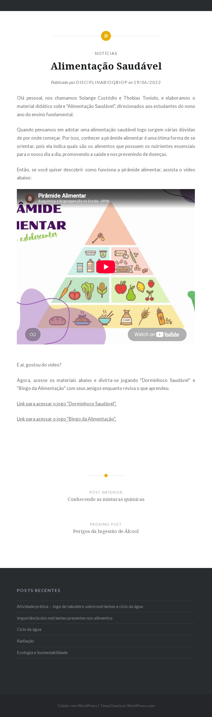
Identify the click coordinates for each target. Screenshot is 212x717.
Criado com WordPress (77, 705)
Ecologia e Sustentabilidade (42, 652)
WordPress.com (141, 705)
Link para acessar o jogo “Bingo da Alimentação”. (66, 419)
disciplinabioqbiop (102, 82)
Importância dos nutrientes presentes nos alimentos (65, 617)
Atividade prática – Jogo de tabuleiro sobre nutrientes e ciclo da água (80, 606)
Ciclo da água (29, 629)
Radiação (25, 640)
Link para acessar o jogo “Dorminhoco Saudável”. (66, 404)
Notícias (106, 53)
